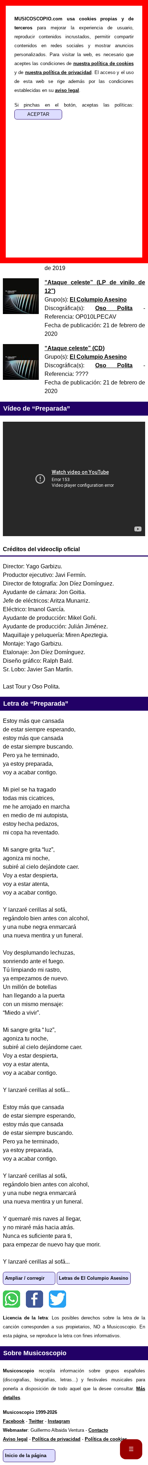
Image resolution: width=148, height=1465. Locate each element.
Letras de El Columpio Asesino (93, 1278)
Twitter (57, 1299)
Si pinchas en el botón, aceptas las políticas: (74, 105)
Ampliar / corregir (25, 1278)
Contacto (98, 1430)
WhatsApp (11, 1299)
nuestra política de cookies (103, 63)
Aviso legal (15, 1439)
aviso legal (67, 90)
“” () (75, 348)
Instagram (59, 1421)
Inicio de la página (25, 1455)
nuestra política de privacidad (58, 72)
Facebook (34, 1299)
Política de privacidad (56, 1439)
